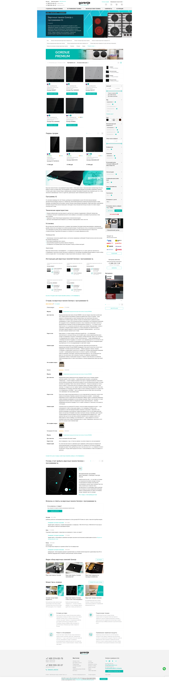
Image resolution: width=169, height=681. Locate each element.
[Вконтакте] (106, 661)
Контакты (75, 670)
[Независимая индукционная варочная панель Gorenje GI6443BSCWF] (94, 144)
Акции (83, 46)
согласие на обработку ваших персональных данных (71, 678)
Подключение (76, 664)
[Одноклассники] (113, 661)
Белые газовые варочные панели (82, 40)
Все (48, 40)
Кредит (74, 667)
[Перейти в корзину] (116, 4)
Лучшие (78, 46)
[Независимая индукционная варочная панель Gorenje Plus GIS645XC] (74, 74)
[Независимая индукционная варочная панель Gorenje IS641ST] (94, 74)
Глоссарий (90, 662)
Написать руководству (114, 671)
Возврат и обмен (92, 665)
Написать (114, 268)
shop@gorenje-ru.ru (111, 665)
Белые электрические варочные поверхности (61, 40)
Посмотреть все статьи (96, 582)
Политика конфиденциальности (79, 674)
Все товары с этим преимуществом (88, 494)
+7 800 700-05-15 (62, 1)
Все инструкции (63, 295)
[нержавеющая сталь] (114, 120)
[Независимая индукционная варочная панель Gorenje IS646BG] (74, 105)
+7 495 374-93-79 (51, 3)
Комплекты (108, 8)
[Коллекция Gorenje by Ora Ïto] (114, 288)
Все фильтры (114, 214)
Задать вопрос (55, 511)
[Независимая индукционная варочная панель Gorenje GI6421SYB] (74, 144)
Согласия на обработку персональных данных (85, 679)
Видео (89, 669)
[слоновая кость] (117, 120)
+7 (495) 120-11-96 (114, 263)
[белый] (111, 120)
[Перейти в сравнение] (111, 4)
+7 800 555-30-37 (51, 5)
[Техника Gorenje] (84, 3)
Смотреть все (114, 308)
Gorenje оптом (76, 661)
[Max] (109, 661)
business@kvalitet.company (113, 668)
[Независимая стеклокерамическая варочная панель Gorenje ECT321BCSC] (54, 144)
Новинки (72, 46)
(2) (82, 155)
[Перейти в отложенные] (106, 4)
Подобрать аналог (52, 93)
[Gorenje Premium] (84, 54)
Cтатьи (90, 661)
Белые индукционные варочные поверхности (77, 43)
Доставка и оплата (77, 662)
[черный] (107, 120)
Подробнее (114, 253)
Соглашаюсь (103, 678)
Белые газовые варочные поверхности (101, 40)
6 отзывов (57, 303)
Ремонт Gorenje (91, 667)
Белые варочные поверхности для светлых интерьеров (103, 43)
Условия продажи (77, 665)
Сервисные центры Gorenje (79, 669)
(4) (101, 155)
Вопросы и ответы (92, 664)
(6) (82, 117)
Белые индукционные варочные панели (56, 43)
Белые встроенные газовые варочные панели (57, 46)
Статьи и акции (105, 1)
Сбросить (110, 210)
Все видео (99, 559)
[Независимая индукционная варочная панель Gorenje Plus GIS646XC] (55, 105)
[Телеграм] (116, 661)
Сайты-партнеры (92, 670)
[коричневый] (120, 120)
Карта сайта (107, 674)
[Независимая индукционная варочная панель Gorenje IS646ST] (55, 74)
